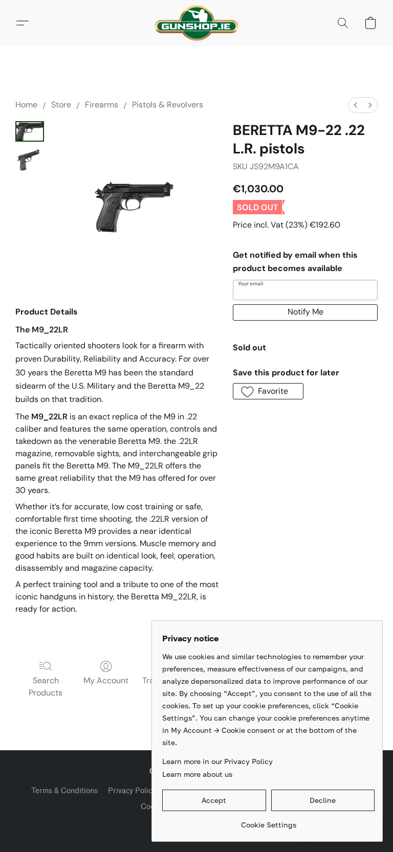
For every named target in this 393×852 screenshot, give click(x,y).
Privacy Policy (132, 791)
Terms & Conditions (64, 791)
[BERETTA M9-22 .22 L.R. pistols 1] (29, 160)
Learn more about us (197, 774)
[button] (196, 23)
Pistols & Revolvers (167, 104)
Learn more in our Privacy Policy (217, 761)
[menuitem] (355, 105)
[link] (268, 821)
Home (26, 104)
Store (61, 104)
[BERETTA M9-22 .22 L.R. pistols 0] (29, 131)
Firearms (101, 104)
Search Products (45, 686)
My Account (105, 680)
